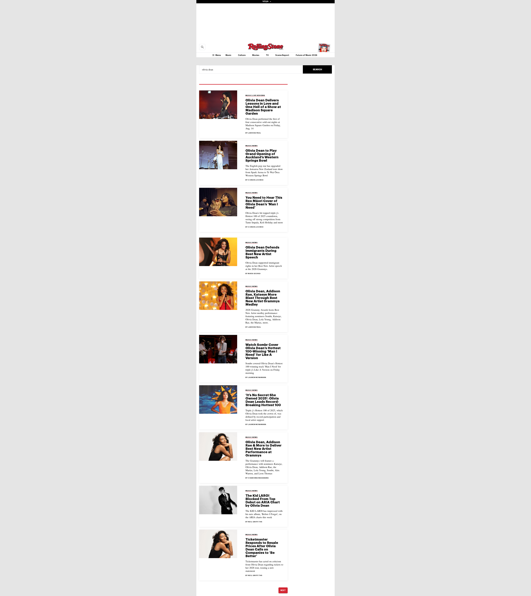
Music (228, 55)
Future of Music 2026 (306, 55)
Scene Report (282, 55)
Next (283, 590)
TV (267, 55)
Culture (242, 55)
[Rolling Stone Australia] (265, 49)
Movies (255, 55)
